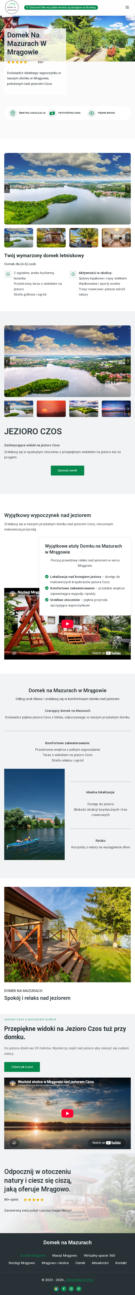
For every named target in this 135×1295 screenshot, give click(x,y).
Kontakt (121, 1263)
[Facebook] (63, 1288)
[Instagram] (71, 1288)
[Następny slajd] (128, 189)
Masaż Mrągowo (64, 1255)
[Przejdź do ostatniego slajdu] (7, 189)
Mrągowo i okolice (55, 1263)
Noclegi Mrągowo (22, 1263)
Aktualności (100, 1263)
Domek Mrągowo (33, 1255)
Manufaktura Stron (80, 1280)
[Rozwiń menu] (127, 7)
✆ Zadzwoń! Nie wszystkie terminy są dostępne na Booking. (61, 7)
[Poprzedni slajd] (7, 361)
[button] (67, 188)
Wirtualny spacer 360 (99, 1255)
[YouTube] (78, 1288)
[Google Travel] (56, 1288)
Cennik (80, 1263)
